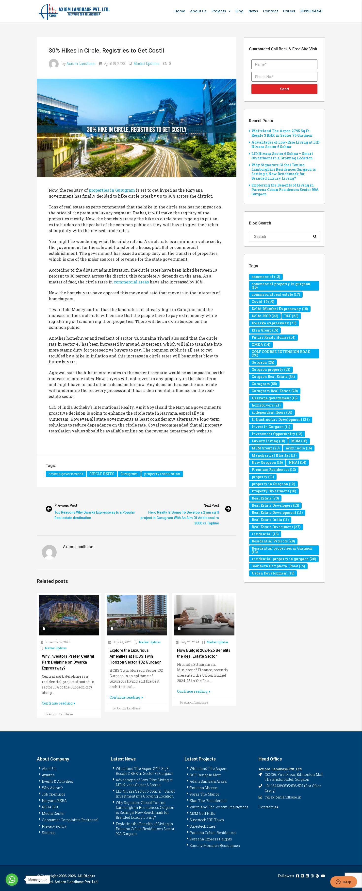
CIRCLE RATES (101, 473)
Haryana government (274, 398)
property (263, 476)
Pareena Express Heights (211, 839)
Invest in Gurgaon (271, 426)
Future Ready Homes (273, 337)
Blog (239, 11)
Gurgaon (263, 362)
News (253, 11)
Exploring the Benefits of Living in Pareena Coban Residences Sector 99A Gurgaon (285, 189)
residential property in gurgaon (284, 559)
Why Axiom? (52, 787)
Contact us (268, 807)
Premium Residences (274, 469)
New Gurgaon (267, 462)
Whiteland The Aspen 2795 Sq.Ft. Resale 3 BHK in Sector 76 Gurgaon (282, 133)
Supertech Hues (203, 826)
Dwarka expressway (274, 323)
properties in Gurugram (112, 190)
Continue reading (57, 703)
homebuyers (266, 405)
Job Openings (53, 794)
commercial (266, 276)
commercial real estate (276, 294)
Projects (219, 11)
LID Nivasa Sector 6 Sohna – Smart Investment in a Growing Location (282, 155)
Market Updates (146, 63)
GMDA (261, 344)
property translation (162, 473)
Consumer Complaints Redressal (70, 819)
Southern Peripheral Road (278, 566)
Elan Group (265, 330)
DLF (291, 316)
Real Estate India (270, 519)
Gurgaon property (271, 369)
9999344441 (311, 11)
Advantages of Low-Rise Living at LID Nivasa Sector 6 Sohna (285, 144)
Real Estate (265, 498)
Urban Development (273, 573)
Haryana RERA (54, 800)
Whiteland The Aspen (208, 768)
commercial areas (131, 281)
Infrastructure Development (281, 419)
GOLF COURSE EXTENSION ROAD (281, 353)
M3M (299, 441)
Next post (211, 505)
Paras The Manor (204, 794)
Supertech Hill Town (207, 819)
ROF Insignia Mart (205, 775)
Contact (270, 11)
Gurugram (129, 473)
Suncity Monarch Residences (215, 845)
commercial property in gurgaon (281, 285)
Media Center (53, 813)
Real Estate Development (277, 512)
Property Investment (274, 491)
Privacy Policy (54, 826)
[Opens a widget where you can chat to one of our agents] (343, 882)
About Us (198, 11)
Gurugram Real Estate (275, 391)
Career (289, 11)
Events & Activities (57, 781)
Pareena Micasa (203, 787)
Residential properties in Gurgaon (282, 550)
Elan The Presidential (208, 800)
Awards (48, 775)
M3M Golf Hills (202, 813)
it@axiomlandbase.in (283, 797)
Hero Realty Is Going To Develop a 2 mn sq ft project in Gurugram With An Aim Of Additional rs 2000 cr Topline (179, 517)
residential (265, 534)
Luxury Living (268, 441)
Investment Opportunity (277, 433)
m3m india (299, 448)
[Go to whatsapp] (12, 879)
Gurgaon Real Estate (273, 376)
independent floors (272, 412)
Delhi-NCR (265, 316)
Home (180, 11)
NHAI (297, 462)
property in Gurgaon (273, 484)
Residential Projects (273, 541)
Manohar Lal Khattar (274, 455)
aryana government (66, 473)
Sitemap (49, 832)
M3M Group (266, 448)
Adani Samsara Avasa (208, 781)
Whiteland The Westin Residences (219, 807)
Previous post (65, 505)
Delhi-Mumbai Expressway (280, 308)
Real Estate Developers (275, 505)
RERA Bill (50, 807)
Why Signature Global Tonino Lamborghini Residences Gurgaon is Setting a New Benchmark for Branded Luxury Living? (283, 172)
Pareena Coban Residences (213, 832)
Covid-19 (263, 301)
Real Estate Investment (276, 526)
